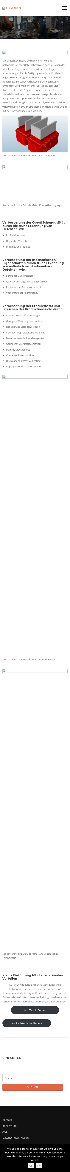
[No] (65, 1158)
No (39, 1165)
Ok (30, 1165)
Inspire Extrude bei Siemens (26, 1023)
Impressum (9, 1126)
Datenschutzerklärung (16, 1137)
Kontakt (7, 1120)
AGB (5, 1131)
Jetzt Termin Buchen (35, 1010)
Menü (64, 8)
